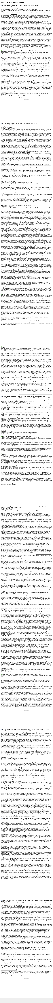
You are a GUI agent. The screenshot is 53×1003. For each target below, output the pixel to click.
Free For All (3, 459)
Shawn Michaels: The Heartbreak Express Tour (28, 394)
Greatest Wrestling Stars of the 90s (23, 176)
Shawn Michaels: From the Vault (44, 394)
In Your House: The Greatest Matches (29, 76)
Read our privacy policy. (26, 1000)
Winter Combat (15, 191)
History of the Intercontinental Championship (23, 969)
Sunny (27, 401)
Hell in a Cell (44, 944)
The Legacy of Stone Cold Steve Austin (35, 812)
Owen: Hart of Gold (27, 81)
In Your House (14, 14)
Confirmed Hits (21, 291)
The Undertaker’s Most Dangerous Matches (22, 284)
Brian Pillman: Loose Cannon (27, 841)
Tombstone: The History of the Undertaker (26, 601)
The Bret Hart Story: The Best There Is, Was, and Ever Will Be (30, 22)
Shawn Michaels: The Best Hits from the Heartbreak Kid (39, 310)
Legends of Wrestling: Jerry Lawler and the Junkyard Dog (33, 44)
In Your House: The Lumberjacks (14, 97)
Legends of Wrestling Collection (14, 44)
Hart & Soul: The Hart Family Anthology (42, 841)
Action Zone (31, 401)
